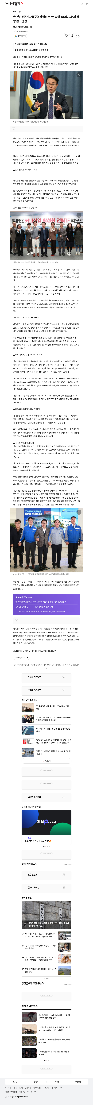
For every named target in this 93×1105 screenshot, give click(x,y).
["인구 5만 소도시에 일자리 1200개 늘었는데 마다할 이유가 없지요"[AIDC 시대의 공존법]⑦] (28, 745)
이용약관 (22, 1091)
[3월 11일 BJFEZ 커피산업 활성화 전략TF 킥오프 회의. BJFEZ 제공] (46, 236)
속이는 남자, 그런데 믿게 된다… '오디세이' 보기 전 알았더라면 (54, 1016)
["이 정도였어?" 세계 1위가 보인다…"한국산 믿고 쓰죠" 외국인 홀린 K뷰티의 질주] (64, 963)
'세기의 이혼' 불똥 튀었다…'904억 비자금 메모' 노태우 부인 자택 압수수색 (53, 718)
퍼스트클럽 (37, 1087)
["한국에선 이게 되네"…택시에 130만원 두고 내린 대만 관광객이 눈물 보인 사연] (64, 939)
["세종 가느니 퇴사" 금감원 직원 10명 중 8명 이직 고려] (28, 756)
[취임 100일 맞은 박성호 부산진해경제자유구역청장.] (46, 95)
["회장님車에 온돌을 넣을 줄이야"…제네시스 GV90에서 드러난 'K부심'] (29, 1033)
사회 (14, 12)
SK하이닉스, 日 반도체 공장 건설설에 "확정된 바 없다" (53, 730)
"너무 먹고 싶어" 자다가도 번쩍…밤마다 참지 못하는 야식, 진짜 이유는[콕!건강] (40, 611)
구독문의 (46, 1087)
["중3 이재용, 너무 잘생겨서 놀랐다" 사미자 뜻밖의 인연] (64, 951)
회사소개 (8, 1087)
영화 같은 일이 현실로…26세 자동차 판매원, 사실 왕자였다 (34, 607)
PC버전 (56, 1081)
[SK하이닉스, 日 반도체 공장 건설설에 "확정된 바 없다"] (28, 734)
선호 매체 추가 (21, 36)
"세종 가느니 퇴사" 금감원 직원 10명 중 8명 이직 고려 (53, 752)
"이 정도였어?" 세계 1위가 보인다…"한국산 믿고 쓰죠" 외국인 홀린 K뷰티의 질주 (41, 602)
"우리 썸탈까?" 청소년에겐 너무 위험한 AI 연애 (54, 1053)
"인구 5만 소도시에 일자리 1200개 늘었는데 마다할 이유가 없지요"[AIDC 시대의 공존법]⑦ (53, 741)
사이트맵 (78, 1081)
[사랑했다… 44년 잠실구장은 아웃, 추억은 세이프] (29, 1045)
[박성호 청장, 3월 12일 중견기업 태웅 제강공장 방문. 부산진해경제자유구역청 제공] (46, 540)
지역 (19, 12)
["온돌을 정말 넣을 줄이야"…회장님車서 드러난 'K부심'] (28, 711)
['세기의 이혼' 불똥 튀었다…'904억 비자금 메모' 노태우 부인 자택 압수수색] (28, 723)
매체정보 (30, 1091)
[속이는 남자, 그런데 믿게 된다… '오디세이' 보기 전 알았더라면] (29, 1021)
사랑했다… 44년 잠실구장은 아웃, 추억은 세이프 (54, 1041)
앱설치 (36, 1081)
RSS (60, 1087)
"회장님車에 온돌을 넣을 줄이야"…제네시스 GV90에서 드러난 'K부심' (54, 1029)
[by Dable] (67, 984)
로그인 (15, 1081)
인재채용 (28, 1087)
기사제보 (54, 1087)
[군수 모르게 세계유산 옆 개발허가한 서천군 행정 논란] (64, 975)
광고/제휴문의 (18, 1087)
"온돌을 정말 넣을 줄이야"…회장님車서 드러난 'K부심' (53, 707)
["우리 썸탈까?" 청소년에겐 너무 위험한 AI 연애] (29, 1057)
